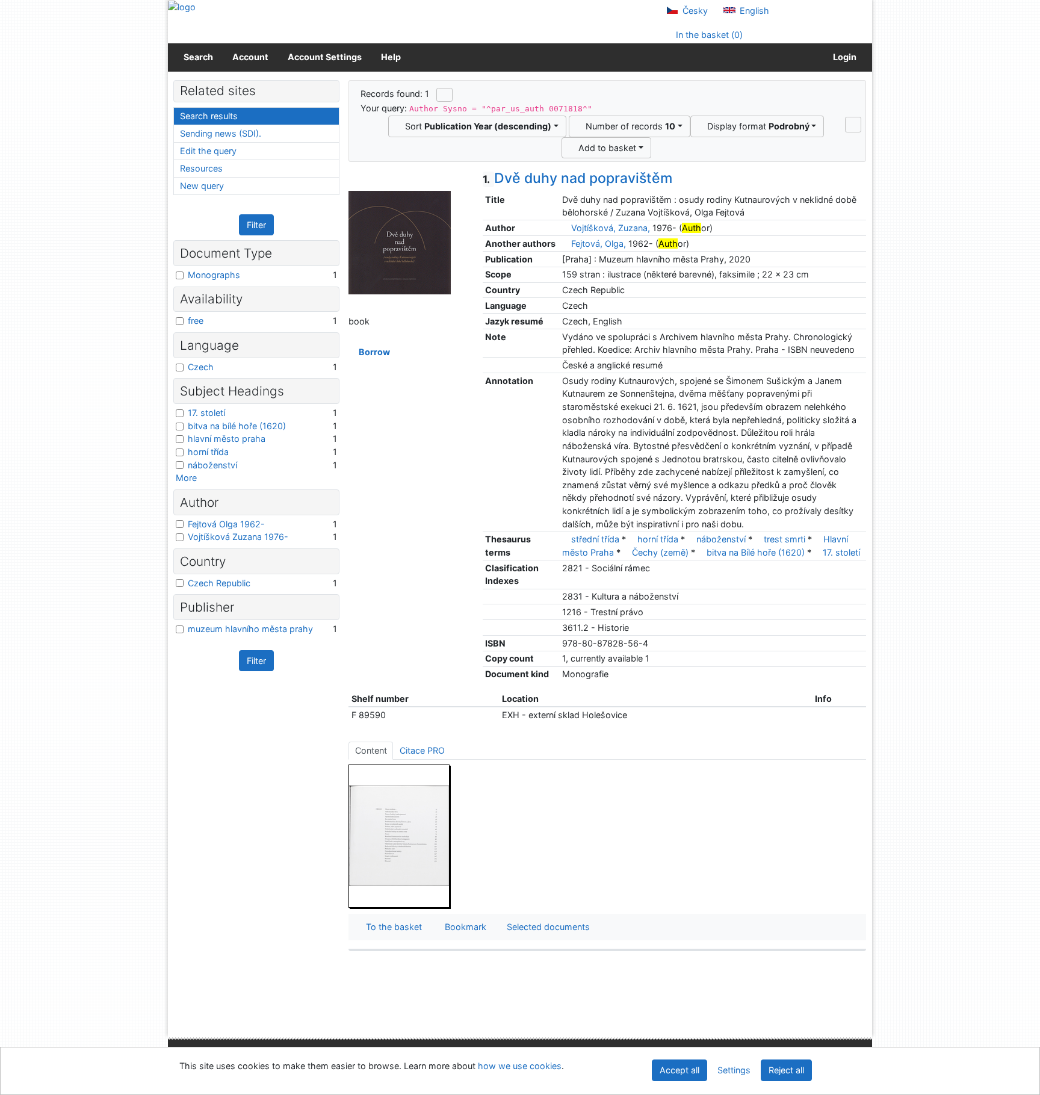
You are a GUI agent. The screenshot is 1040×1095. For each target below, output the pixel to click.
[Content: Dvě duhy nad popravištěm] (399, 836)
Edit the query (208, 151)
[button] (853, 124)
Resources (201, 168)
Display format (755, 126)
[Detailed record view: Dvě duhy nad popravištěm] (399, 242)
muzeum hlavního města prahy (250, 629)
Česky (694, 10)
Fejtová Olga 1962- (226, 524)
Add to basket (605, 148)
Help (391, 57)
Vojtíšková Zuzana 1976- (238, 537)
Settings (734, 1070)
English (753, 10)
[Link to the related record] (565, 228)
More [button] (186, 478)
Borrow (372, 352)
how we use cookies (520, 1066)
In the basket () (708, 34)
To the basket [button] (391, 927)
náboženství (721, 539)
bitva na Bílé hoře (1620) (756, 552)
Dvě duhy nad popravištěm (577, 178)
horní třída (657, 539)
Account (250, 57)
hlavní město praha (226, 438)
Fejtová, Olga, (598, 243)
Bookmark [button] (463, 927)
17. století (841, 552)
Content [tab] (371, 750)
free (195, 320)
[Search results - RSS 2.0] (444, 94)
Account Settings (325, 57)
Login (842, 57)
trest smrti (784, 539)
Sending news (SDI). (220, 133)
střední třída (595, 539)
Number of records (628, 126)
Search (198, 57)
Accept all (679, 1070)
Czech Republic (219, 583)
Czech (201, 367)
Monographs (214, 275)
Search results (209, 116)
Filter (256, 225)
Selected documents (547, 927)
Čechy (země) (660, 552)
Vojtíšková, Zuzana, (610, 228)
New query (202, 186)
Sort (475, 126)
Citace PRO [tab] (422, 750)
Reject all (786, 1070)
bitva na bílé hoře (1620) (237, 426)
